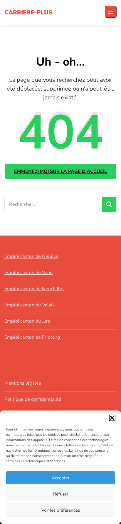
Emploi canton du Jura (27, 321)
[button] (112, 418)
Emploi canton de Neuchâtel (34, 289)
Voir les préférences (60, 510)
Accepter (60, 478)
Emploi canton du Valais (29, 305)
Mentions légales (22, 383)
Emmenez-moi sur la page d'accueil (60, 171)
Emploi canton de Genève (31, 256)
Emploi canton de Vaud (28, 272)
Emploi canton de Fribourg (32, 337)
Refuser (60, 494)
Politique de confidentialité (32, 399)
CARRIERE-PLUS (28, 12)
